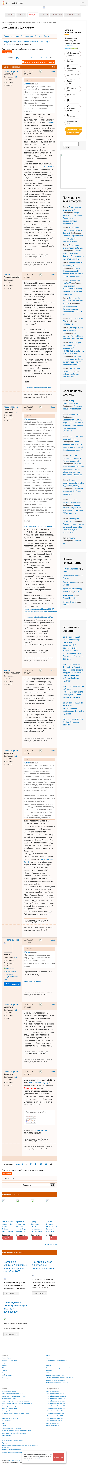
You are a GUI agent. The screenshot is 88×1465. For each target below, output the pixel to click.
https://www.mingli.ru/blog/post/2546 (38, 617)
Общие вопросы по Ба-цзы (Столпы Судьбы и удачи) (17, 1403)
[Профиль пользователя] (8, 947)
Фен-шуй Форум (14, 3)
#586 (53, 940)
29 (46, 58)
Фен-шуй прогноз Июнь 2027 (55, 1418)
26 (31, 58)
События (4, 1370)
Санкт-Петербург (70, 598)
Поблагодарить (12, 984)
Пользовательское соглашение (55, 1375)
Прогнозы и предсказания (9, 1408)
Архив (3, 1415)
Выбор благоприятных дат (9, 1391)
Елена (7, 275)
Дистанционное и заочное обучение (12, 1393)
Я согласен (58, 1457)
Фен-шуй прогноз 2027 (52, 1423)
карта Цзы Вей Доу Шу (44, 167)
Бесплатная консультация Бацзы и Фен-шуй (72, 230)
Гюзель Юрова (11, 71)
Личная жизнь (74, 414)
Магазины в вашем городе (9, 1360)
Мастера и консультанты (9, 1398)
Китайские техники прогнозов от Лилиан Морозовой (72, 458)
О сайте (48, 1358)
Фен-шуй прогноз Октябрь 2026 (56, 1398)
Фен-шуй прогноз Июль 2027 (55, 1420)
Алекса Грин (68, 595)
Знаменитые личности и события (11, 1428)
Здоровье (51, 22)
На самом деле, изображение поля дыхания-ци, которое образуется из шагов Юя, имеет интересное (73, 469)
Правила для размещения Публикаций (57, 1382)
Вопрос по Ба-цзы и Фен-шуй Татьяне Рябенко (73, 301)
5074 (15, 957)
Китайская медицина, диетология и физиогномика (16, 1430)
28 (41, 58)
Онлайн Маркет (6, 1358)
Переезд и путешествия (9, 1443)
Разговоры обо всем (8, 1411)
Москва (66, 572)
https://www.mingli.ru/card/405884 (37, 387)
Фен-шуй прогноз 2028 (52, 1425)
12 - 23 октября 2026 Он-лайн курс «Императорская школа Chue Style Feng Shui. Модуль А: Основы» (73, 691)
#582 (53, 275)
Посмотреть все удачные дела (74, 131)
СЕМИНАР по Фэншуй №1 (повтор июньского (73, 491)
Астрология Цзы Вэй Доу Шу (10, 1418)
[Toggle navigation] (83, 3)
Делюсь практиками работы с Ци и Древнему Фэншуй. (73, 483)
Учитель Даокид (11, 940)
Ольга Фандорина (70, 582)
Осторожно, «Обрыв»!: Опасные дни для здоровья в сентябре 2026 (15, 1266)
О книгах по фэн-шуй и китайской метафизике (15, 1401)
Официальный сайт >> (32, 981)
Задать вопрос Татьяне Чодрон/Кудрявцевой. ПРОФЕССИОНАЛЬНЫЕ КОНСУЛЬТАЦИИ (73, 348)
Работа (72, 538)
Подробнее (7, 1238)
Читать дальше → (11, 1293)
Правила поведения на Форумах (55, 1380)
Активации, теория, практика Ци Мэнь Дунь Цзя (15, 1413)
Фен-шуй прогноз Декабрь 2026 (56, 1403)
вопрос (51, 123)
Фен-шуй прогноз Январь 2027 (56, 1406)
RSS (53, 67)
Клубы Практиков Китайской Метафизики (14, 1433)
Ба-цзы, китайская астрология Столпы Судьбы (28, 22)
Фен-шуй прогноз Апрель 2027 (56, 1413)
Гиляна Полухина (70, 575)
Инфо (48, 1355)
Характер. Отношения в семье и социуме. (14, 1452)
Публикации (5, 1368)
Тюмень (66, 605)
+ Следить (7, 52)
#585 (53, 751)
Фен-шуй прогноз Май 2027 (55, 1415)
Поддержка (49, 1370)
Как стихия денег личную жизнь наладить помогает (43, 1265)
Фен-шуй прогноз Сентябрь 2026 (56, 1396)
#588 (53, 1072)
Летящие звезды (6, 1435)
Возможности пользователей (54, 1363)
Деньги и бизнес (6, 1420)
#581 (53, 71)
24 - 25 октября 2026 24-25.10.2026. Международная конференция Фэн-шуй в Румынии (73, 708)
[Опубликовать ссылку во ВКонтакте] (40, 71)
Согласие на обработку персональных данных (59, 1377)
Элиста (66, 578)
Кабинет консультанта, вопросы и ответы (14, 1396)
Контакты (48, 1365)
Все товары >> (50, 1244)
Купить (53, 1238)
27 (36, 58)
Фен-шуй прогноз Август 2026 (55, 1393)
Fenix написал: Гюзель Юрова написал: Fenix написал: (73, 336)
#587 (53, 1005)
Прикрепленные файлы (36, 1112)
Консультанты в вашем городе (10, 1363)
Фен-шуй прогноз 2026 (52, 1391)
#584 (53, 670)
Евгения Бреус (69, 602)
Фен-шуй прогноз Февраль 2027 (56, 1408)
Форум (7, 22)
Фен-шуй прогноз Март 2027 (55, 1411)
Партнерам (8, 1375)
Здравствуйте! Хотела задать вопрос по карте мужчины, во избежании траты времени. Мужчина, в (73, 425)
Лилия (27, 84)
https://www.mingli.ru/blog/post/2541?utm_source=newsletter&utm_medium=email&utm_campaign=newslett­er (52, 611)
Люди (3, 1372)
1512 (15, 77)
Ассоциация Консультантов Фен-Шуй (56, 1360)
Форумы (4, 1365)
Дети (3, 1423)
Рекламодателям (7, 1377)
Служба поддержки (14, 1460)
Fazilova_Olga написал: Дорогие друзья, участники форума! (73, 238)
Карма (47, 1372)
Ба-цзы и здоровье (9, 24)
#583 (53, 407)
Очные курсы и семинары (9, 1406)
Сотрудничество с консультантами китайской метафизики (63, 1368)
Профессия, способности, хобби (11, 1449)
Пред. (17, 58)
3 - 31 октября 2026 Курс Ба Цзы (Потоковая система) (73, 722)
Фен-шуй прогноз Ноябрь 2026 (56, 1401)
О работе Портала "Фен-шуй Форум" (12, 1440)
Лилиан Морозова (70, 569)
